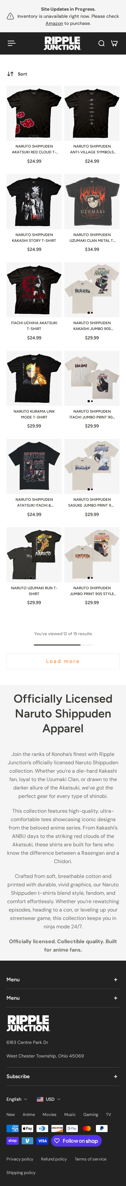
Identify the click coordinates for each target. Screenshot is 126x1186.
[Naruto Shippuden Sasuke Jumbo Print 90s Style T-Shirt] (92, 466)
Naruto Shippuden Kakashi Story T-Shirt (34, 237)
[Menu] (11, 43)
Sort (22, 74)
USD (50, 1099)
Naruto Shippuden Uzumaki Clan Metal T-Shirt (92, 238)
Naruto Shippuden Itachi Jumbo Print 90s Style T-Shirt (92, 414)
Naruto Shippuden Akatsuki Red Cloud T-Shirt (34, 149)
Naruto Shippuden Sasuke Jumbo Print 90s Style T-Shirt (92, 503)
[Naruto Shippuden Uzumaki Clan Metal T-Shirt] (92, 201)
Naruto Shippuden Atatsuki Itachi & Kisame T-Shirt (34, 503)
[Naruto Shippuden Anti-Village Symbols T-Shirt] (92, 113)
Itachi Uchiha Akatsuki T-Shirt (34, 326)
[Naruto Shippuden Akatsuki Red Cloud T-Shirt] (34, 113)
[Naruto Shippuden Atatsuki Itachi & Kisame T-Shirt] (34, 466)
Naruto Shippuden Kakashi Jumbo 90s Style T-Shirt (92, 326)
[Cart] (114, 43)
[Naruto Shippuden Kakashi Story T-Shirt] (34, 201)
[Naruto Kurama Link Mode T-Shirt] (34, 378)
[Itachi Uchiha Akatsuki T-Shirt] (34, 289)
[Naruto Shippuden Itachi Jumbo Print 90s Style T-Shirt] (92, 378)
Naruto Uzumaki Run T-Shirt (34, 591)
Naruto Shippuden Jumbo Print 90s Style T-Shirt (92, 591)
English (13, 1099)
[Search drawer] (101, 43)
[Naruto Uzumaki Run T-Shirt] (34, 555)
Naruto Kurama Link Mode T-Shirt (34, 414)
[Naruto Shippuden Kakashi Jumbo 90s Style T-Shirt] (92, 289)
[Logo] (63, 43)
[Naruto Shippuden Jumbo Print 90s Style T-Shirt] (92, 555)
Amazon (54, 23)
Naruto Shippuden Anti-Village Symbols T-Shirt (92, 149)
